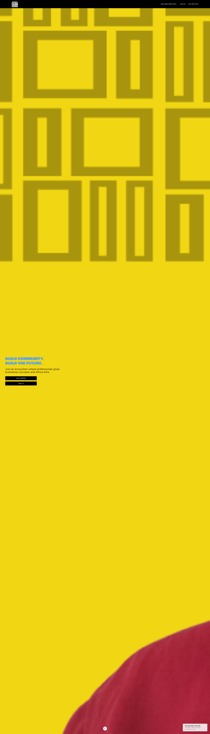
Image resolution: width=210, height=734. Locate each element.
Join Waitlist (193, 4)
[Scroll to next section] (105, 729)
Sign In (182, 4)
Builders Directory (168, 4)
